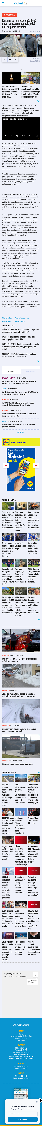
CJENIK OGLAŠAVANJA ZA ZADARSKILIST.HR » (21, 1056)
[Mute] (17, 135)
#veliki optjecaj (20, 321)
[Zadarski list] (21, 3)
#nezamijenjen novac (22, 318)
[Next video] (11, 135)
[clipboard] (15, 59)
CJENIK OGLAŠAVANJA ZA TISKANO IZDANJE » (21, 1058)
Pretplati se (22, 1119)
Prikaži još (21, 432)
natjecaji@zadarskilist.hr (21, 1054)
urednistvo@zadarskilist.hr (21, 1066)
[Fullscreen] (37, 135)
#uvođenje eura (7, 321)
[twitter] (10, 59)
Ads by (35, 138)
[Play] (5, 135)
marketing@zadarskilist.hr (23, 1052)
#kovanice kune (7, 318)
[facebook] (4, 59)
